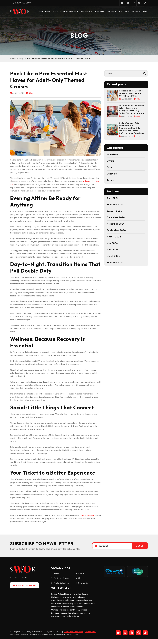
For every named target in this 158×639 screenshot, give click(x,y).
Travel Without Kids (118, 11)
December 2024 (116, 217)
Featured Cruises (61, 578)
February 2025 (115, 204)
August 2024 (114, 236)
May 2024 (112, 243)
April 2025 (112, 198)
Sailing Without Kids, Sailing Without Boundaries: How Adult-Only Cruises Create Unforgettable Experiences (132, 128)
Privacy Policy (90, 632)
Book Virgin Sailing (25, 585)
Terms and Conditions (73, 632)
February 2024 (115, 262)
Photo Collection (61, 583)
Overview (112, 173)
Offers (110, 160)
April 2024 (112, 249)
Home (13, 58)
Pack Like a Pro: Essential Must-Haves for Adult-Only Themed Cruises (131, 93)
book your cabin (87, 515)
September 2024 (116, 230)
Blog (21, 58)
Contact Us (83, 583)
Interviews (112, 154)
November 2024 (116, 223)
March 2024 (113, 256)
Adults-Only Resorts (92, 11)
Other (31, 93)
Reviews (111, 180)
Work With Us (139, 11)
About (81, 573)
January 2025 (114, 210)
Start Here (44, 11)
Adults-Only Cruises (64, 11)
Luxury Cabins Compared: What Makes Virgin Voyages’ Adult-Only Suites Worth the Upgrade (131, 109)
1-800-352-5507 (23, 2)
